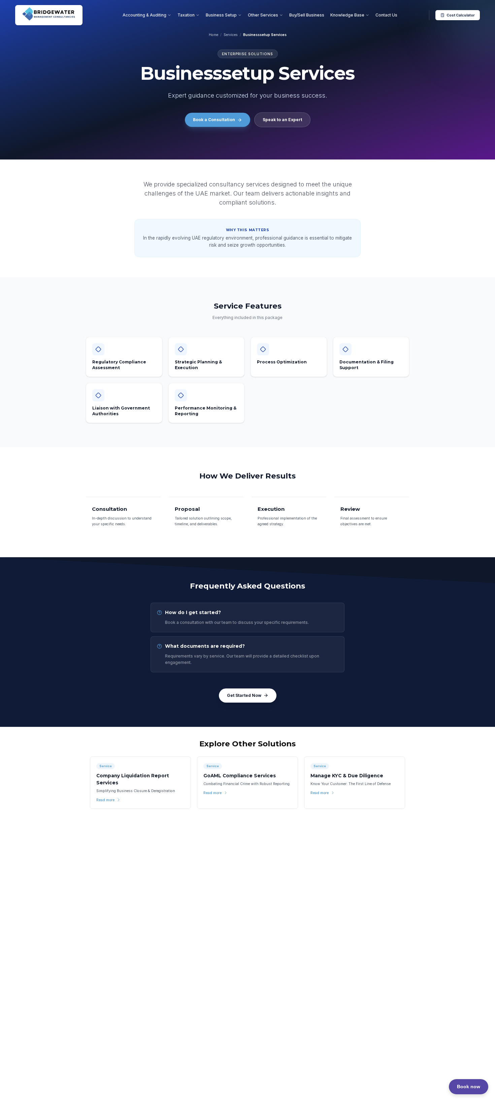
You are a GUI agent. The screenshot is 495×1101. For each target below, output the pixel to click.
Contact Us (386, 14)
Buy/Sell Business (306, 14)
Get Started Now (244, 695)
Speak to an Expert (282, 119)
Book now (468, 1086)
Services (231, 35)
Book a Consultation (214, 119)
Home (213, 35)
